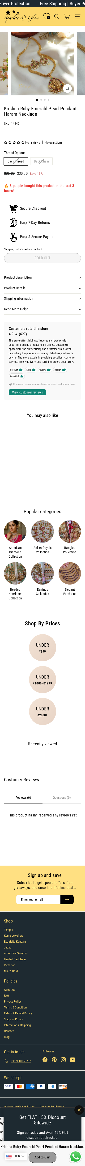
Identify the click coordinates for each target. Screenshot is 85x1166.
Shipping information (18, 298)
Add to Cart (42, 1157)
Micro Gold (11, 971)
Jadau (7, 947)
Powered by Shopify (52, 1107)
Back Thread (18, 162)
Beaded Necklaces (15, 959)
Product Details (15, 288)
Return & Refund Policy (18, 1013)
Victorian (9, 965)
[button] (14, 142)
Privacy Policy (12, 1001)
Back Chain (43, 162)
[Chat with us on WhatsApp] (75, 1157)
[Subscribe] (67, 899)
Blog (7, 1037)
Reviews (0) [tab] (23, 797)
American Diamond (15, 953)
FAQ (6, 995)
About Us (9, 989)
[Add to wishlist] (11, 430)
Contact (9, 1031)
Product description (18, 277)
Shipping (9, 249)
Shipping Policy (13, 1019)
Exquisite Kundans (15, 941)
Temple (8, 929)
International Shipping (17, 1025)
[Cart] (66, 16)
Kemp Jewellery (13, 935)
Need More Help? (16, 309)
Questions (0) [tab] (62, 797)
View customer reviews (27, 392)
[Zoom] (67, 88)
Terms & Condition (15, 1007)
